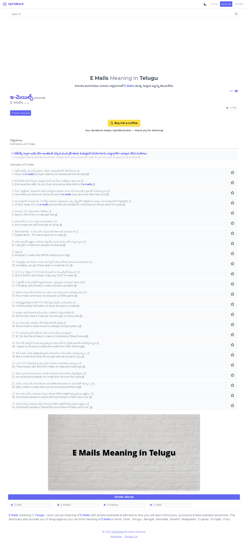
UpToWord (117, 531)
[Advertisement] (124, 45)
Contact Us (130, 536)
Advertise (116, 536)
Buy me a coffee (126, 123)
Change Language (20, 113)
